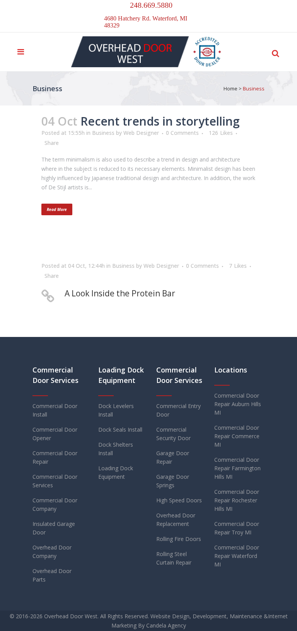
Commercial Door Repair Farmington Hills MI (237, 468)
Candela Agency (166, 625)
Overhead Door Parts (52, 575)
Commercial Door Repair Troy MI (236, 528)
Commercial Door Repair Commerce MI (236, 436)
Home (230, 88)
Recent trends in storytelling (160, 121)
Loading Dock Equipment (115, 472)
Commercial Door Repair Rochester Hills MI (236, 500)
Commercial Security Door (173, 434)
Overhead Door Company (52, 552)
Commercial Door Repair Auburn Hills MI (237, 404)
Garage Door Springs (172, 481)
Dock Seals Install (120, 429)
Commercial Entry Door (178, 410)
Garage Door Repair (172, 457)
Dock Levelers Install (116, 410)
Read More (57, 209)
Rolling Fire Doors (178, 539)
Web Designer (141, 132)
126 (221, 133)
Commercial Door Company (54, 504)
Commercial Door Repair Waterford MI (236, 556)
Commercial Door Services (54, 481)
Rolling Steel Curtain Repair (173, 558)
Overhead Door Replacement (175, 519)
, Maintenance (244, 616)
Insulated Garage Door (53, 528)
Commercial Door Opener (54, 434)
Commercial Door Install (54, 410)
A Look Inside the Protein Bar (120, 293)
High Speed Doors (179, 500)
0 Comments (182, 132)
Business (103, 132)
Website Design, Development (188, 616)
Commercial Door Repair (54, 457)
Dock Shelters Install (115, 449)
